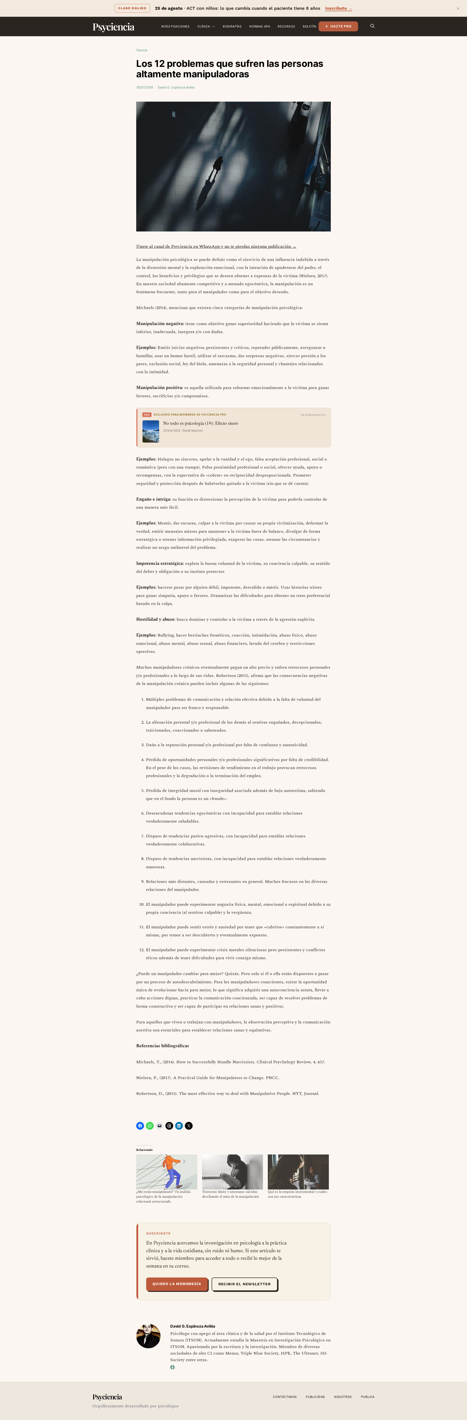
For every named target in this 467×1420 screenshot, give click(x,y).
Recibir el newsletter (244, 1284)
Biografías (232, 26)
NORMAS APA (259, 26)
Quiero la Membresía (177, 1284)
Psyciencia (113, 26)
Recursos (286, 26)
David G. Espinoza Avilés (176, 87)
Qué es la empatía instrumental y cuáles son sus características (297, 1194)
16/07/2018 (144, 87)
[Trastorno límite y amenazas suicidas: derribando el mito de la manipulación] (232, 1171)
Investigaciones (175, 26)
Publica (368, 1397)
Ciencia (141, 50)
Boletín (309, 26)
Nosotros (343, 1397)
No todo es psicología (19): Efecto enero (200, 423)
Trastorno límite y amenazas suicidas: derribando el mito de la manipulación (230, 1194)
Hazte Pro (341, 26)
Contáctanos (285, 1397)
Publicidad (315, 1397)
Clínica (204, 26)
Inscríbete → (338, 8)
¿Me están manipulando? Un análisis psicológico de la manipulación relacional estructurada (163, 1196)
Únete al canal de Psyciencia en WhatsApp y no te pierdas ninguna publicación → (216, 246)
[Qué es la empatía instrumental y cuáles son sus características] (298, 1171)
